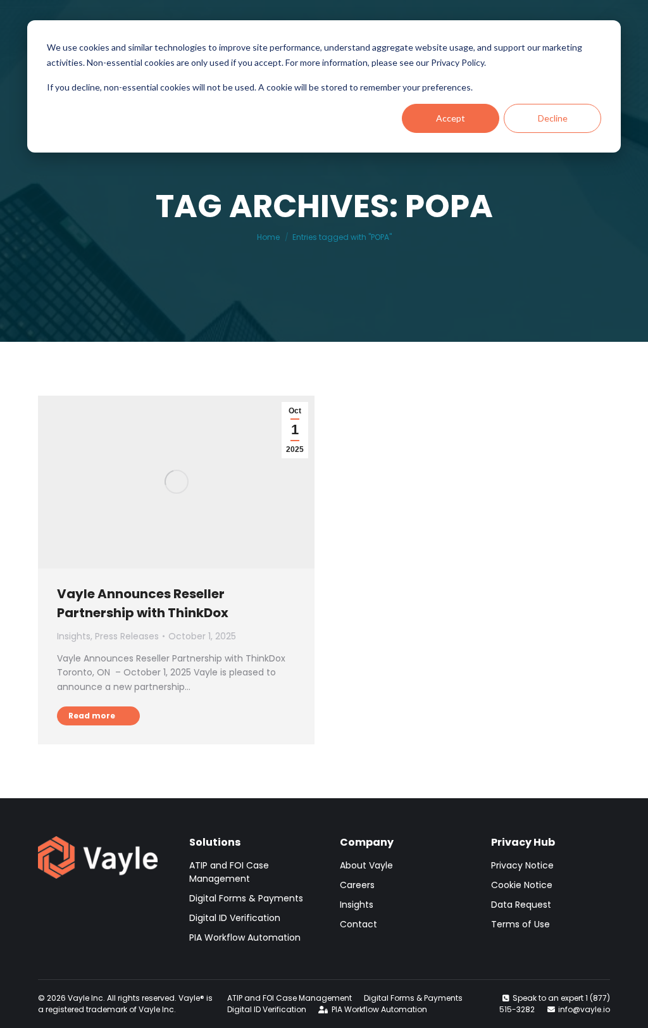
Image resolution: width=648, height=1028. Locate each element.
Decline (553, 118)
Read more (91, 715)
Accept (450, 118)
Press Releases (127, 636)
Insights (73, 636)
